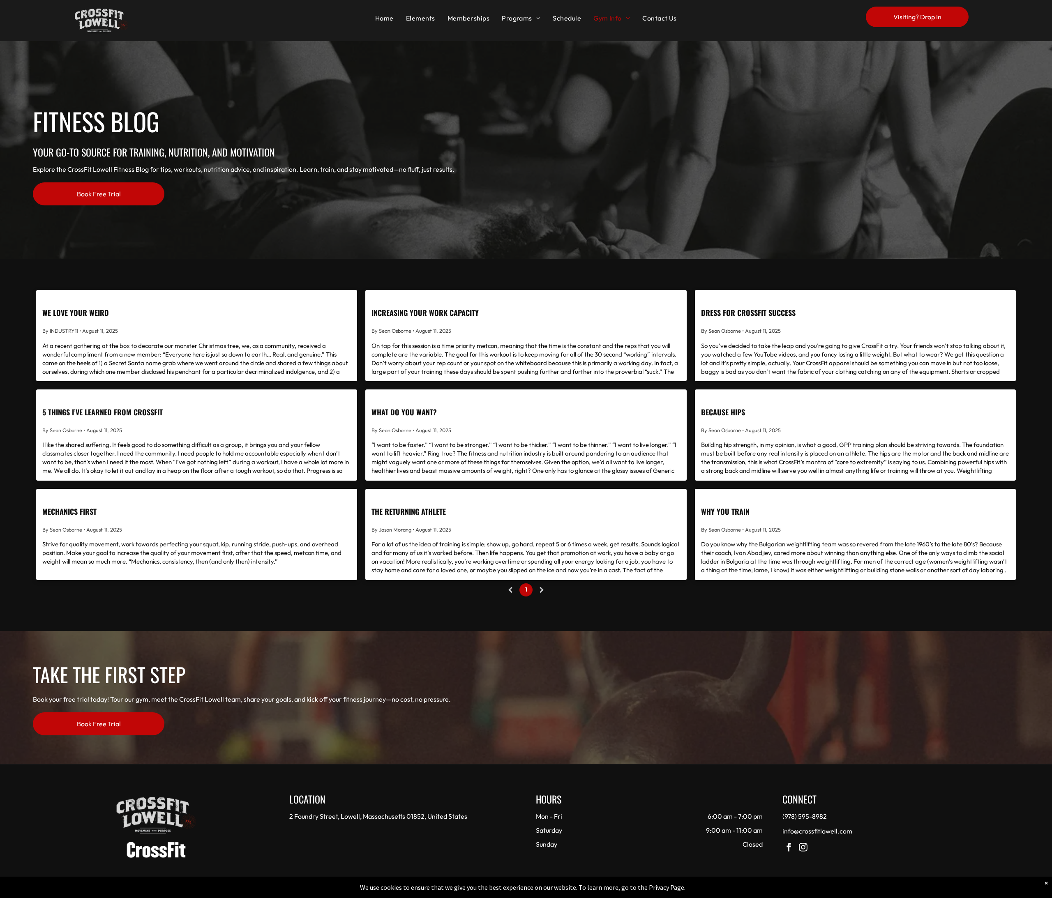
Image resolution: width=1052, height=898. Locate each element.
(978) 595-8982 (804, 816)
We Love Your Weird (75, 312)
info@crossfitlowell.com (817, 831)
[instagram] (803, 848)
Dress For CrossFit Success (748, 312)
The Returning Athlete (408, 511)
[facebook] (789, 848)
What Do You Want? (404, 412)
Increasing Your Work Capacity (425, 312)
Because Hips (723, 412)
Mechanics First (69, 511)
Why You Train (725, 511)
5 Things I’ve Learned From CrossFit (102, 412)
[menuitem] (384, 18)
